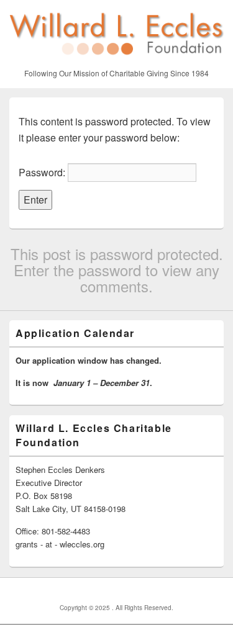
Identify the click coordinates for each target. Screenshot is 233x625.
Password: (43, 172)
